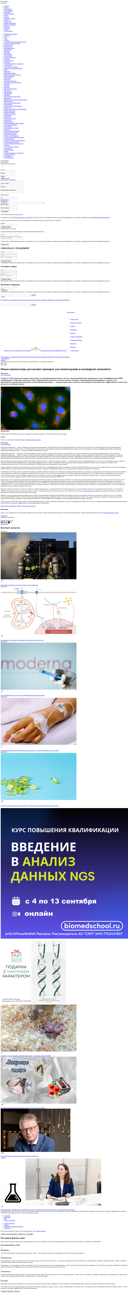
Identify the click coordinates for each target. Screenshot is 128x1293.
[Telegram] (7, 522)
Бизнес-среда (8, 21)
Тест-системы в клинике (11, 146)
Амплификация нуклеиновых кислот (15, 42)
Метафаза (7, 95)
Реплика (6, 17)
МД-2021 (7, 84)
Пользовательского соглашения (23, 217)
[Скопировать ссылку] (11, 522)
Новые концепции (9, 110)
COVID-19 (7, 35)
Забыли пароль (5, 178)
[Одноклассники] (4, 522)
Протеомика (7, 126)
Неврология (7, 107)
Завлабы (3, 1157)
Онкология (7, 117)
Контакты (7, 1217)
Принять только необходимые (9, 1234)
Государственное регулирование (13, 63)
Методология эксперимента (12, 96)
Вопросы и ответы (9, 18)
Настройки (30, 1234)
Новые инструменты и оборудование (15, 109)
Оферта (6, 1225)
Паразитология (8, 121)
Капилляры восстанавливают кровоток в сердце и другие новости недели (23, 1108)
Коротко (6, 26)
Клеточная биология (10, 81)
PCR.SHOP (7, 12)
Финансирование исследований (13, 153)
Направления (8, 104)
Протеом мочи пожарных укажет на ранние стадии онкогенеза (19, 585)
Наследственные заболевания (13, 106)
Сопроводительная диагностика (13, 143)
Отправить (4, 290)
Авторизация (35, 357)
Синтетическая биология (11, 142)
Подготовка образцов (10, 125)
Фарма (6, 151)
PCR (5, 37)
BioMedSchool (59, 350)
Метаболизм (7, 93)
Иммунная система (9, 73)
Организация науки (10, 118)
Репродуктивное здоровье (12, 131)
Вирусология (8, 56)
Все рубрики (71, 312)
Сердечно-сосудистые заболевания (14, 140)
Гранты (6, 29)
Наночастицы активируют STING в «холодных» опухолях (18, 506)
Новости (6, 6)
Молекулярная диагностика (12, 103)
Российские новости (10, 134)
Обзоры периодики (10, 23)
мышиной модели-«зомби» (92, 491)
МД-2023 (7, 85)
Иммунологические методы (12, 74)
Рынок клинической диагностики (14, 137)
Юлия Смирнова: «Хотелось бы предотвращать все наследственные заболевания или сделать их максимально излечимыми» (38, 1209)
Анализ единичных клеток (12, 43)
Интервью (7, 28)
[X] (9, 522)
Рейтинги (7, 20)
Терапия (6, 145)
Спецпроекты (8, 31)
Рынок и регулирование (11, 136)
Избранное (7, 71)
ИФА (5, 70)
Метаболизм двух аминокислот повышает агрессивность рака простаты (22, 640)
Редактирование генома (11, 128)
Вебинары (7, 53)
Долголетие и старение (11, 67)
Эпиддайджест (8, 10)
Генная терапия (8, 60)
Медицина (7, 90)
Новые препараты (9, 112)
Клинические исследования (12, 82)
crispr (5, 38)
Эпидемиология (9, 157)
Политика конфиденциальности (13, 1226)
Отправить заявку (6, 261)
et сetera (6, 40)
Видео (6, 15)
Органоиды (7, 120)
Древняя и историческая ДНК (13, 68)
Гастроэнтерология (10, 57)
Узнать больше (40, 1231)
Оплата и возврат (9, 1223)
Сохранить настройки (7, 1291)
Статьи (6, 7)
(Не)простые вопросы (10, 34)
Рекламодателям (9, 14)
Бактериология (8, 45)
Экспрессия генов (9, 154)
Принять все (22, 1234)
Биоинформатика (9, 48)
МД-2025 (7, 87)
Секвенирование (9, 139)
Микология (7, 98)
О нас (65, 350)
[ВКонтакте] (2, 522)
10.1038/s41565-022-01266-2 (33, 440)
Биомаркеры (8, 49)
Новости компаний (10, 24)
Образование (8, 9)
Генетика (7, 59)
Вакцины (7, 51)
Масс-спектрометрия (10, 89)
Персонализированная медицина (14, 123)
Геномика (7, 62)
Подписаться (4, 524)
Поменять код (5, 199)
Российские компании (10, 132)
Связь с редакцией (9, 1220)
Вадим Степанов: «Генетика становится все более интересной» (19, 1156)
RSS (5, 1219)
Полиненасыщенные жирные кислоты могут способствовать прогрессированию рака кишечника (30, 805)
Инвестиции (8, 78)
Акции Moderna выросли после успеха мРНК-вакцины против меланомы (22, 695)
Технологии (7, 148)
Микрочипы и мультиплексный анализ (15, 99)
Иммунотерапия (9, 76)
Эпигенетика (8, 156)
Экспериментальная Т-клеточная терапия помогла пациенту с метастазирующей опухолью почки (30, 750)
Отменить (17, 1291)
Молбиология (8, 101)
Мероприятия (8, 92)
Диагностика (8, 65)
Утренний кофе (8, 150)
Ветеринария (8, 54)
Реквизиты (7, 1228)
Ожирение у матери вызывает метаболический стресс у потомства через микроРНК (26, 1056)
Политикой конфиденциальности (100, 217)
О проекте (7, 1216)
